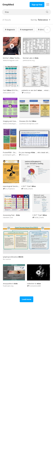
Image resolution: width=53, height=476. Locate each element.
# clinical (42, 29)
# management (26, 29)
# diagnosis (10, 29)
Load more (26, 299)
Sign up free (37, 5)
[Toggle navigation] (47, 4)
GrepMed (8, 4)
